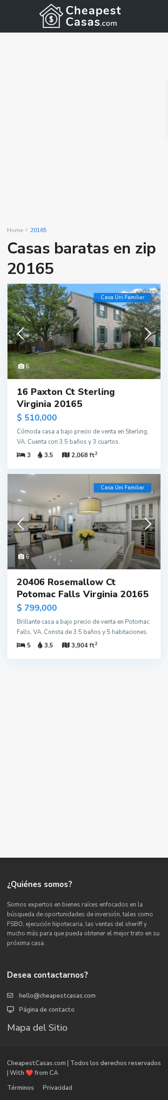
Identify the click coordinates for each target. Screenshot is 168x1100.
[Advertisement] (84, 129)
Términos (20, 1088)
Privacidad (57, 1088)
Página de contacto (47, 1010)
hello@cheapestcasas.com (57, 996)
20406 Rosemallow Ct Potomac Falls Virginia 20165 (82, 588)
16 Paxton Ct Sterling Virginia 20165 (66, 398)
